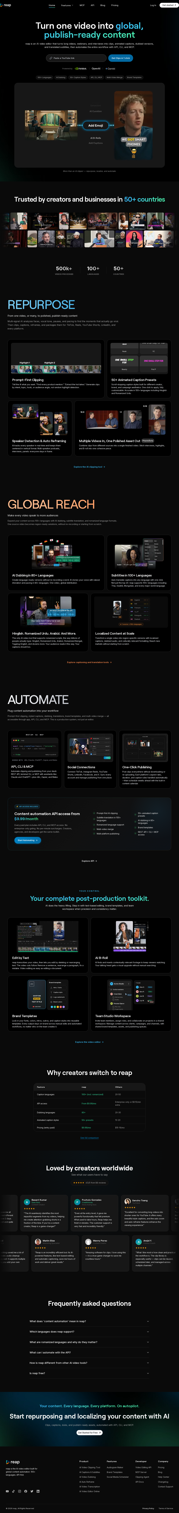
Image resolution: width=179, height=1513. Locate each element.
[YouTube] (7, 1491)
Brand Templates (115, 1472)
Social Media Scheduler (118, 1477)
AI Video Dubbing (87, 1477)
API (92, 5)
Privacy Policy (148, 1508)
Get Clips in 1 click (121, 58)
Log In (153, 5)
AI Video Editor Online (89, 1491)
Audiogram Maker (115, 1467)
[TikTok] (13, 1491)
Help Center (163, 1477)
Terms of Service (166, 1508)
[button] (89, 230)
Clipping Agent (142, 1477)
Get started (167, 5)
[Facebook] (25, 1491)
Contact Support (165, 1486)
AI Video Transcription (89, 1486)
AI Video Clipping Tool (89, 1467)
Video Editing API (143, 1467)
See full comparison (89, 1138)
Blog (102, 5)
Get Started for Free (88, 1432)
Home (52, 5)
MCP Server (141, 1472)
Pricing (114, 5)
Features (66, 5)
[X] (31, 1491)
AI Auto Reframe (86, 1482)
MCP (82, 5)
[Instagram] (19, 1491)
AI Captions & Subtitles (89, 1472)
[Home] (5, 5)
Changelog (163, 1482)
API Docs (140, 1482)
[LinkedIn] (38, 1491)
